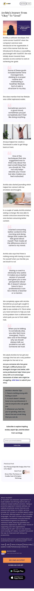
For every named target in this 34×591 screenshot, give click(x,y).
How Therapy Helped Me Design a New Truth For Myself (17, 468)
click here (15, 380)
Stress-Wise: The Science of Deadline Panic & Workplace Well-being (13, 476)
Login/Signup (23, 3)
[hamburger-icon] (29, 3)
